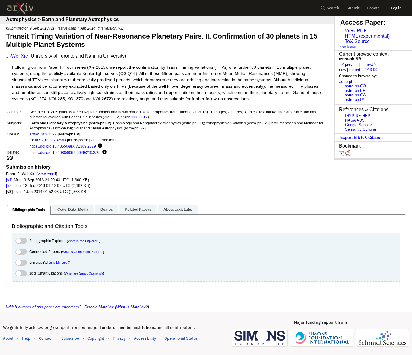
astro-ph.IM (355, 99)
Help (26, 338)
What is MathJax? (132, 307)
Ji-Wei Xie (17, 55)
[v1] (9, 180)
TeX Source (357, 41)
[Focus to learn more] (99, 146)
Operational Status (181, 338)
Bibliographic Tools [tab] (28, 210)
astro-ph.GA (355, 95)
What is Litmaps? (56, 262)
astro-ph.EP (355, 90)
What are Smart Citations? (84, 273)
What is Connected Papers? (82, 252)
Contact (46, 338)
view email (47, 174)
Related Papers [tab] (138, 209)
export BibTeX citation (361, 137)
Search (333, 8)
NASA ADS (355, 120)
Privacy (119, 338)
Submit (353, 8)
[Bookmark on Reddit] (347, 154)
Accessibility (145, 338)
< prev (347, 64)
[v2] (9, 185)
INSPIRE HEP (357, 116)
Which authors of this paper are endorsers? (43, 307)
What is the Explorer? (83, 241)
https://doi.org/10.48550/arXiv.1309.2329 (63, 146)
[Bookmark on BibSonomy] (342, 154)
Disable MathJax (99, 307)
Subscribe (70, 338)
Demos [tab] (106, 209)
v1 (53, 28)
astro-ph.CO (355, 86)
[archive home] (20, 8)
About (8, 338)
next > (371, 64)
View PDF (356, 30)
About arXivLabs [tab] (177, 209)
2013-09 (370, 69)
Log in (396, 8)
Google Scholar (358, 125)
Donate (373, 8)
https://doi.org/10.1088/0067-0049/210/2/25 (65, 152)
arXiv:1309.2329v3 (50, 140)
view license (348, 46)
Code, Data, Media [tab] (72, 209)
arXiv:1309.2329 (43, 134)
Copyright (95, 338)
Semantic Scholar (360, 129)
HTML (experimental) (367, 36)
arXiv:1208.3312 (134, 117)
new (342, 69)
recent (354, 69)
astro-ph (346, 81)
